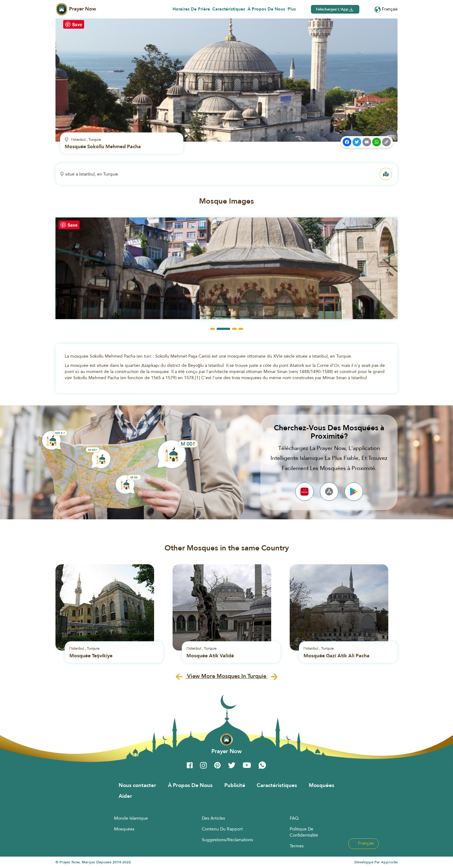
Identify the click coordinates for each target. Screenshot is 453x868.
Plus (292, 9)
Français (389, 9)
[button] (212, 329)
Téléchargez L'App (332, 9)
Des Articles (213, 818)
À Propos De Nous (266, 9)
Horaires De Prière (191, 9)
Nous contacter (137, 785)
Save (77, 24)
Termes (297, 846)
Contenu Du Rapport (222, 829)
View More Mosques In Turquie (227, 676)
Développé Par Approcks (376, 862)
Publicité (234, 785)
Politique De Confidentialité (304, 832)
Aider (125, 796)
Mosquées (321, 785)
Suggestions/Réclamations (227, 840)
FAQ (294, 818)
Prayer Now (82, 8)
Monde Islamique (131, 818)
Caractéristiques (228, 9)
